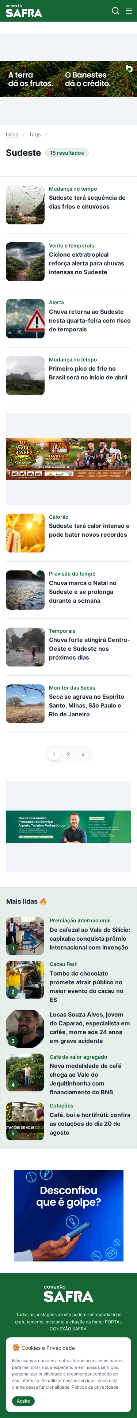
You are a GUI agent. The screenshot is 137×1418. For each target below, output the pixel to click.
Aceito (23, 1401)
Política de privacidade (95, 1387)
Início (12, 134)
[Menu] (129, 10)
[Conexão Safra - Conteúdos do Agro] (24, 10)
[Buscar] (115, 10)
